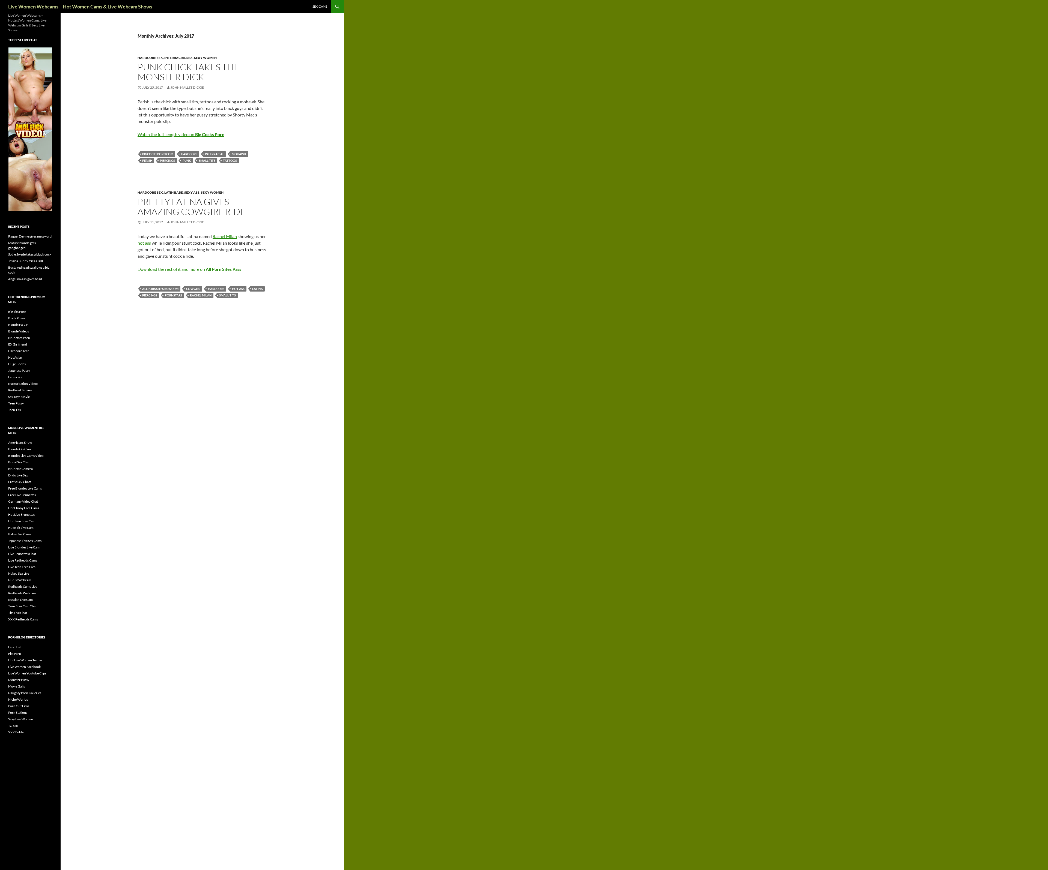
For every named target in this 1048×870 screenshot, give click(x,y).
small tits (207, 160)
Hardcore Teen (18, 351)
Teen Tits (14, 410)
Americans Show (20, 442)
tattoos (230, 160)
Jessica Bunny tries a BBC (26, 261)
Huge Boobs (17, 364)
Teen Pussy (16, 403)
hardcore (189, 154)
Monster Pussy (18, 680)
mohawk (239, 154)
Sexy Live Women (20, 719)
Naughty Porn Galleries (24, 693)
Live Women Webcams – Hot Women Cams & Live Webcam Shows (80, 7)
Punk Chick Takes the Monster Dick (188, 71)
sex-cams (319, 6)
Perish (147, 160)
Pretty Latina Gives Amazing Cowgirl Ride (192, 206)
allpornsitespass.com (160, 288)
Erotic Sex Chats (19, 482)
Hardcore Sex (150, 58)
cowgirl (193, 288)
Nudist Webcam (19, 580)
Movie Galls (16, 686)
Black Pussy (16, 318)
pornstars (173, 295)
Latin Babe (173, 192)
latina (257, 288)
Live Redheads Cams (22, 560)
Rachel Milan (225, 236)
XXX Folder (16, 732)
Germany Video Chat (23, 501)
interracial (214, 154)
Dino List (14, 647)
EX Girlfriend (17, 344)
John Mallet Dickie (187, 87)
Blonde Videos (18, 331)
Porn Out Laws (18, 706)
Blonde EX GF (18, 325)
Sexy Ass (192, 192)
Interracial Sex (178, 58)
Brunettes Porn (19, 338)
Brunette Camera (20, 469)
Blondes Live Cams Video (26, 456)
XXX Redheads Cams (23, 619)
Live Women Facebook (24, 667)
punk (187, 160)
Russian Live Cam (20, 600)
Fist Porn (14, 654)
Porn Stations (17, 712)
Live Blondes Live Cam (24, 547)
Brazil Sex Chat (18, 462)
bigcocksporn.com (157, 154)
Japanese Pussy (19, 370)
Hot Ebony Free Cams (23, 508)
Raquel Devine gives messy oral (30, 236)
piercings (167, 160)
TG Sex (13, 726)
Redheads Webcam (22, 593)
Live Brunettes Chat (22, 554)
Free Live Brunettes (22, 495)
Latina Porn (16, 377)
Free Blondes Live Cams (25, 488)
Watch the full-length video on (181, 134)
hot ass (144, 242)
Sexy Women (205, 58)
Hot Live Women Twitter (25, 660)
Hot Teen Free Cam (21, 521)
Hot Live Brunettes (21, 514)
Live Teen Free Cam (21, 567)
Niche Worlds (18, 699)
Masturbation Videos (23, 384)
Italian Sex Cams (19, 534)
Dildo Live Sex (18, 475)
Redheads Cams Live (22, 586)
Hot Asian (15, 357)
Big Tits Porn (17, 312)
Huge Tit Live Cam (21, 528)
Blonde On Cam (19, 449)
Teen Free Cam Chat (22, 606)
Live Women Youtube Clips (27, 673)
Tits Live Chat (17, 613)
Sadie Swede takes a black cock (29, 254)
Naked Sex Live (18, 573)
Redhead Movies (20, 390)
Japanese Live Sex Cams (24, 541)
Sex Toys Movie (19, 397)
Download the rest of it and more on (189, 269)
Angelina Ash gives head (25, 279)
